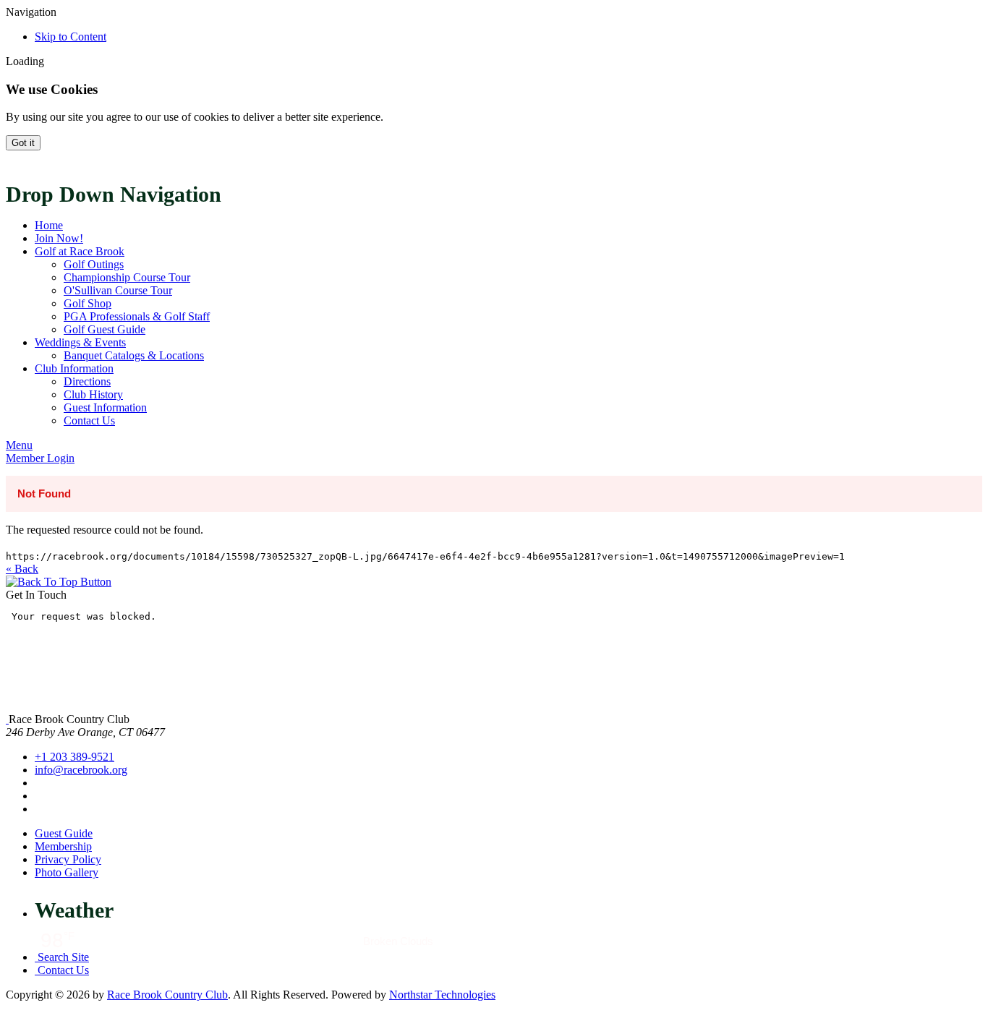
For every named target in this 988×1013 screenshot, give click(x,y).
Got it (23, 142)
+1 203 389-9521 (74, 757)
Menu (19, 445)
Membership (63, 846)
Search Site (62, 957)
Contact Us (62, 970)
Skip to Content (70, 36)
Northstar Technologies (442, 994)
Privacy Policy (68, 859)
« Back (22, 569)
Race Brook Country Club (167, 994)
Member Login (40, 458)
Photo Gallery (66, 872)
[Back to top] (58, 582)
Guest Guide (64, 833)
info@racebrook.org (81, 770)
